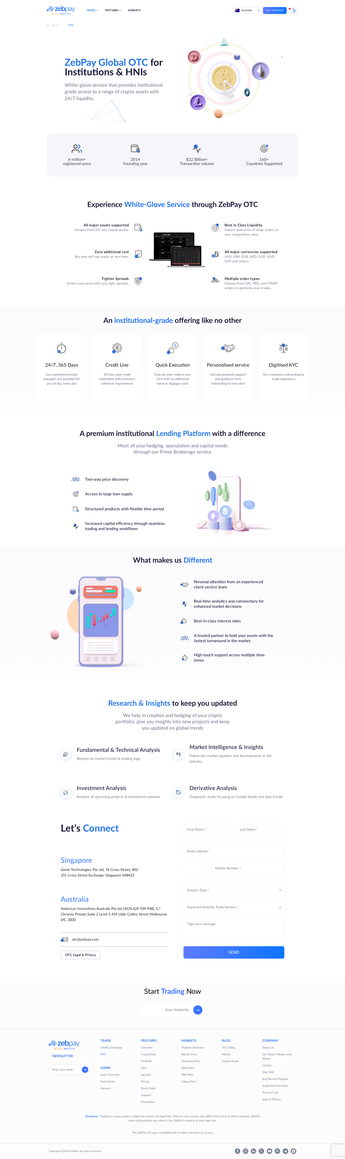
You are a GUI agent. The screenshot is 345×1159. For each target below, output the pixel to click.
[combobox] (233, 890)
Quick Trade (148, 1088)
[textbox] (234, 890)
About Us (268, 1047)
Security (146, 1074)
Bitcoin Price (189, 1054)
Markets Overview (192, 1047)
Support (146, 1095)
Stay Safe (268, 1072)
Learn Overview (109, 1074)
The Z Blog (228, 1047)
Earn (144, 1068)
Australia (247, 10)
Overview (147, 1047)
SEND (233, 952)
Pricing (145, 1081)
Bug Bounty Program (275, 1079)
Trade (90, 10)
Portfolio (146, 1061)
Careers (267, 1065)
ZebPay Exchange (111, 1047)
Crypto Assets (230, 1061)
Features (111, 10)
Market (226, 1054)
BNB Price (187, 1068)
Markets (134, 10)
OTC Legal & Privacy (80, 955)
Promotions (148, 1102)
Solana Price (188, 1081)
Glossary (105, 1088)
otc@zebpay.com (85, 939)
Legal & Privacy (271, 1099)
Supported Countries (275, 1085)
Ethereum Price (190, 1061)
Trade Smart (107, 1081)
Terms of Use (270, 1092)
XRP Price (187, 1074)
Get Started (275, 10)
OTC (103, 1054)
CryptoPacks (148, 1054)
